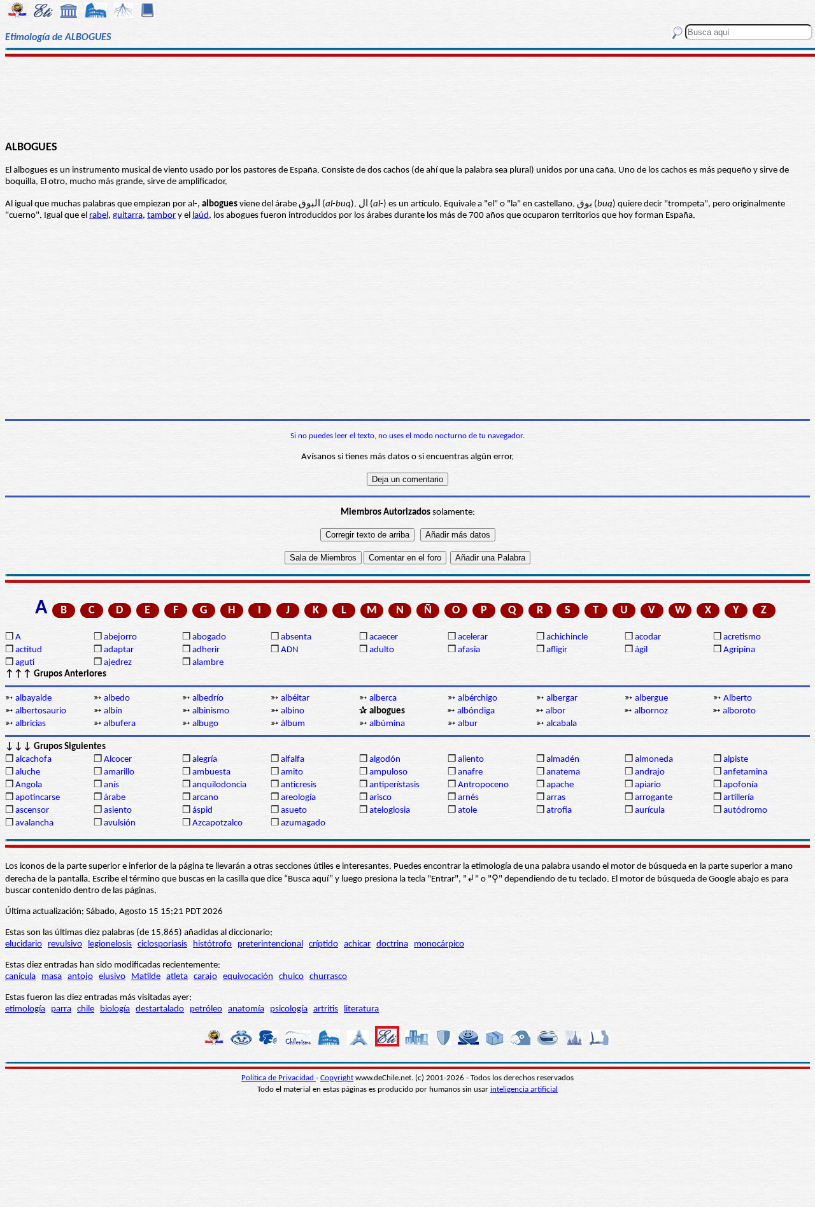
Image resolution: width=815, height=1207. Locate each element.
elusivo (112, 977)
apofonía (740, 785)
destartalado (160, 1009)
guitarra (128, 215)
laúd (200, 215)
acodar (648, 637)
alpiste (735, 759)
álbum (293, 724)
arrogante (653, 798)
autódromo (745, 810)
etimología (25, 1009)
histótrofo (212, 944)
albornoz (651, 711)
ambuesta (211, 772)
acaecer (383, 637)
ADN (290, 650)
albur (468, 724)
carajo (205, 977)
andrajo (650, 772)
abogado (209, 637)
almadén (562, 759)
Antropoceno (483, 785)
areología (298, 798)
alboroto (739, 711)
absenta (296, 637)
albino (292, 711)
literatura (361, 1009)
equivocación (248, 977)
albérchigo (477, 698)
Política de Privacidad (278, 1078)
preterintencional (270, 944)
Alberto (737, 698)
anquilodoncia (219, 785)
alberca (383, 698)
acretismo (742, 637)
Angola (28, 785)
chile (85, 1009)
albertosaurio (40, 711)
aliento (471, 759)
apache (560, 785)
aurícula (650, 810)
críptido (323, 944)
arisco (380, 798)
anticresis (298, 785)
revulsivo (65, 944)
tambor (161, 215)
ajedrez (118, 663)
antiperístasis (394, 785)
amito (292, 772)
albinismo (210, 711)
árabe (114, 798)
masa (51, 977)
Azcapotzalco (217, 823)
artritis (325, 1009)
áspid (202, 810)
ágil (641, 650)
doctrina (392, 944)
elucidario (23, 944)
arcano (205, 798)
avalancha (34, 823)
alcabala (561, 724)
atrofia (559, 810)
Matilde (145, 977)
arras (555, 798)
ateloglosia (389, 810)
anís (111, 785)
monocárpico (439, 944)
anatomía (246, 1009)
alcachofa (33, 759)
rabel (98, 215)
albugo (205, 724)
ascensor (32, 810)
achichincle (567, 637)
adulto (381, 650)
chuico (291, 977)
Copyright (336, 1078)
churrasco (328, 977)
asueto (294, 810)
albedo (117, 698)
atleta (177, 977)
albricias (30, 724)
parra (61, 1009)
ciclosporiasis (162, 944)
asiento (118, 810)
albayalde (33, 698)
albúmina (387, 724)
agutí (24, 663)
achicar (357, 944)
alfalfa (292, 759)
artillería (738, 798)
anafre (470, 772)
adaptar (119, 650)
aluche (27, 772)
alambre (207, 663)
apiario (648, 785)
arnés (468, 798)
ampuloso (388, 772)
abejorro (120, 637)
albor (555, 711)
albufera (120, 724)
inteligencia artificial (524, 1089)
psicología (289, 1009)
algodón (384, 759)
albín (113, 711)
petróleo (206, 1009)
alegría (204, 759)
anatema (563, 772)
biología (115, 1009)
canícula (20, 977)
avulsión (120, 823)
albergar (562, 698)
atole (467, 810)
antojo (80, 977)
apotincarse (37, 798)
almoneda (654, 759)
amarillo (119, 772)
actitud (28, 650)
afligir (556, 650)
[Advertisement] (407, 96)
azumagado (303, 823)
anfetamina (745, 772)
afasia (469, 650)
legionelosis (110, 944)
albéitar (295, 698)
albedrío (207, 698)
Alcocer (118, 759)
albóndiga (476, 711)
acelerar (473, 637)
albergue (651, 698)
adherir (206, 650)
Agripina (739, 650)
